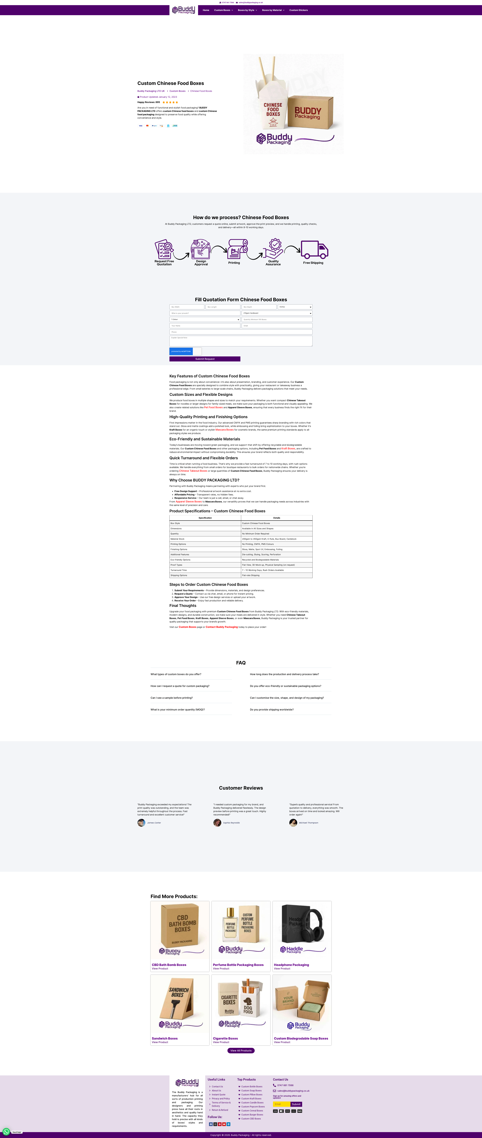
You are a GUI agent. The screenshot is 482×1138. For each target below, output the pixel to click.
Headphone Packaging (291, 965)
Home (206, 10)
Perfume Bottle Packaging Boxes (238, 965)
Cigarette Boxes (225, 1038)
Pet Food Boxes (213, 407)
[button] (191, 675)
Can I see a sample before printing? (172, 697)
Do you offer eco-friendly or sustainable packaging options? (285, 686)
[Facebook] (211, 1124)
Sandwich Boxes (165, 1038)
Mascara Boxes (225, 429)
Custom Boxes (222, 10)
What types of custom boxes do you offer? (176, 674)
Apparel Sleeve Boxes (189, 501)
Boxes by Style (246, 10)
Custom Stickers (298, 10)
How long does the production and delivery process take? (284, 674)
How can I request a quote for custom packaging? (180, 686)
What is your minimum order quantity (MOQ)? (178, 709)
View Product (160, 968)
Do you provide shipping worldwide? (272, 709)
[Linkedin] (228, 1124)
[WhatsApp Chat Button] (6, 1131)
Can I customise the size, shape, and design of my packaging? (287, 697)
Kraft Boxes (288, 448)
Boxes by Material (272, 10)
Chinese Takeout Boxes (193, 470)
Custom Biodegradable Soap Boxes (301, 1038)
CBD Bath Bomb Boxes (169, 965)
